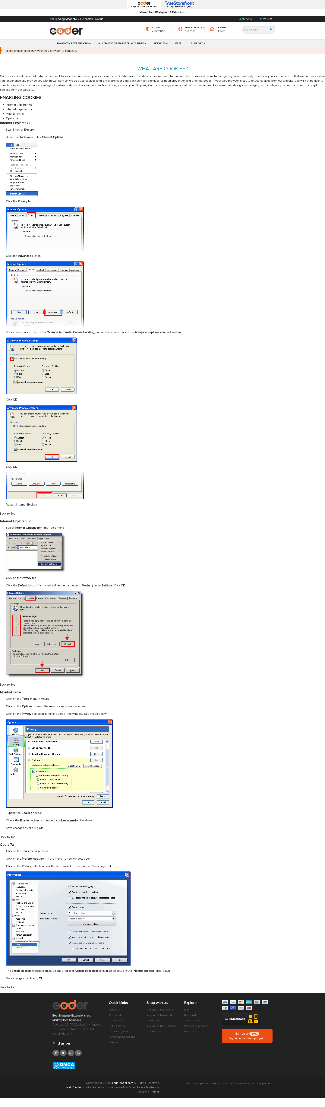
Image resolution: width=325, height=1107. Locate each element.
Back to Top (7, 513)
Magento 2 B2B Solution (161, 1026)
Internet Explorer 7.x (19, 105)
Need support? (219, 1083)
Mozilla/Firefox (15, 114)
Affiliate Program (240, 1083)
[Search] (271, 29)
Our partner (264, 1083)
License (113, 1042)
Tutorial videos (193, 1020)
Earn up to (247, 1036)
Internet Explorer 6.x (19, 109)
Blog (187, 1009)
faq (253, 1083)
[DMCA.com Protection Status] (77, 1065)
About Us (114, 1009)
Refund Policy (117, 1026)
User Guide (190, 1015)
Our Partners (116, 1020)
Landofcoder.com (122, 1083)
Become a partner (198, 1083)
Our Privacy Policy (119, 1031)
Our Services (154, 1031)
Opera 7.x (12, 118)
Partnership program (196, 1026)
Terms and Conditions (122, 1037)
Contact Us (115, 1015)
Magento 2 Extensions (160, 1009)
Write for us (191, 1031)
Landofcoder (73, 1087)
